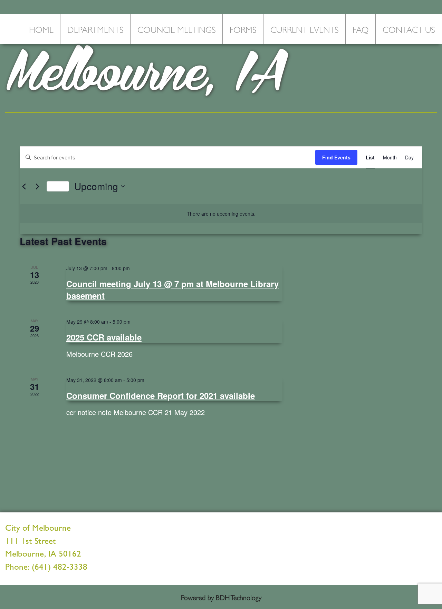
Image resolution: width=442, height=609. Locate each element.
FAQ (361, 29)
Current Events (304, 29)
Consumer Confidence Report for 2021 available (160, 395)
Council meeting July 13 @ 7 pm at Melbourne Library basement (172, 289)
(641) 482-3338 (59, 568)
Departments (95, 29)
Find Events (336, 157)
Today (58, 186)
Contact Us (409, 29)
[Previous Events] (24, 186)
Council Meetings (176, 29)
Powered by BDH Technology (221, 596)
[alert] (221, 213)
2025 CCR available (104, 337)
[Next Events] (37, 186)
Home (41, 29)
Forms (243, 29)
